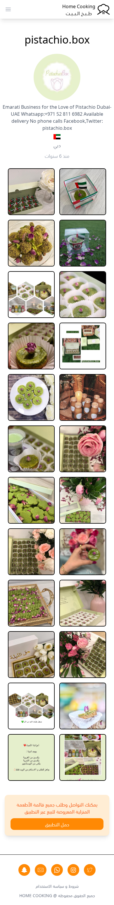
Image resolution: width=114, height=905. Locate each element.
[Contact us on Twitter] (90, 870)
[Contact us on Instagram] (73, 870)
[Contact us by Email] (40, 870)
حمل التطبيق (57, 824)
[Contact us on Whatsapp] (57, 870)
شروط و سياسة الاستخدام (57, 886)
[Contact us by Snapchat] (24, 870)
